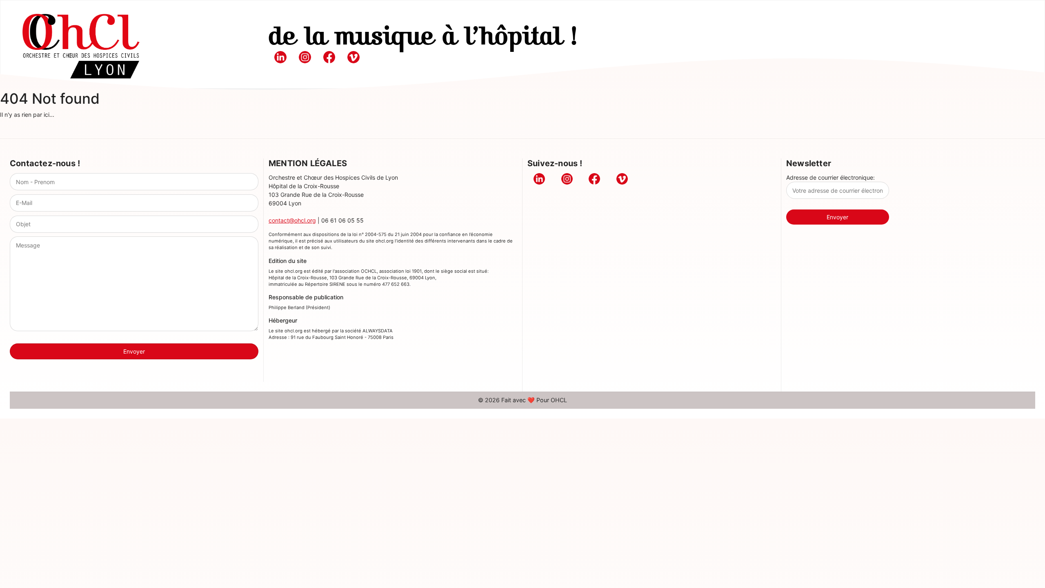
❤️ (531, 399)
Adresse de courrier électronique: (830, 177)
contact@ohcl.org (292, 220)
